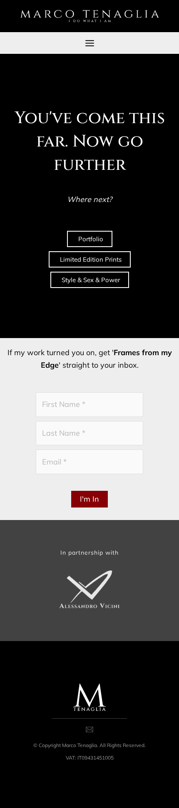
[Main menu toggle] (89, 43)
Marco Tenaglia (79, 745)
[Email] (89, 729)
